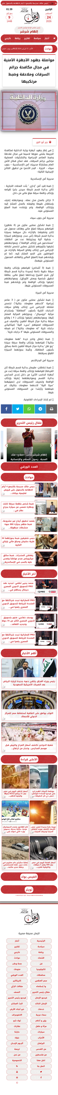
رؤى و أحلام (41, 1020)
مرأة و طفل (41, 1026)
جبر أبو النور (42, 142)
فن (41, 964)
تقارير (27, 38)
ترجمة (17, 1049)
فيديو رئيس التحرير (17, 998)
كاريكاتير (17, 981)
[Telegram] (40, 409)
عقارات (17, 1026)
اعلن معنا (41, 1060)
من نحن (17, 1055)
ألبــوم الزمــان (17, 1043)
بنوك (17, 1038)
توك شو (17, 1020)
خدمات (41, 1009)
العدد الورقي (29, 466)
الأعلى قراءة (29, 759)
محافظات (41, 975)
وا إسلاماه (41, 986)
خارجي (8, 38)
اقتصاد (41, 958)
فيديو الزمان (41, 998)
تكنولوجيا (41, 969)
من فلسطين (41, 1055)
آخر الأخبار (29, 574)
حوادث (48, 49)
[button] (52, 445)
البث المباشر (17, 1003)
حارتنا (16, 1032)
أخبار (47, 38)
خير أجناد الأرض (17, 1009)
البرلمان (41, 1043)
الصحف (17, 992)
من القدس (41, 1049)
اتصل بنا (41, 1066)
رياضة (17, 38)
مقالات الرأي (17, 986)
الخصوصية (17, 1060)
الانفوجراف (17, 1015)
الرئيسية (41, 941)
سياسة (37, 38)
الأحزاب (41, 1038)
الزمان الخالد (41, 1003)
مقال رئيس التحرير (29, 423)
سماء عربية (41, 1015)
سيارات (41, 1032)
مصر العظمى (41, 981)
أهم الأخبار (29, 653)
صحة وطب (17, 964)
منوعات (17, 969)
